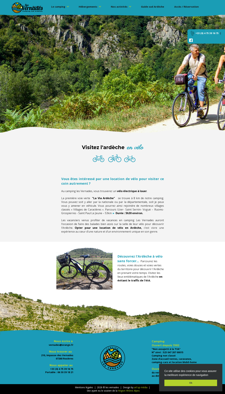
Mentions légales (84, 387)
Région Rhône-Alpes (128, 390)
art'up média (140, 387)
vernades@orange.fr (61, 344)
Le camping (58, 6)
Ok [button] (190, 382)
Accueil (36, 6)
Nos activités (119, 6)
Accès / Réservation (186, 6)
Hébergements (88, 6)
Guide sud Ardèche (152, 6)
